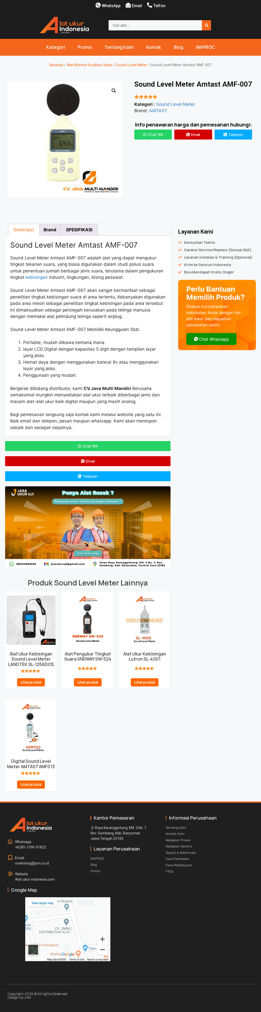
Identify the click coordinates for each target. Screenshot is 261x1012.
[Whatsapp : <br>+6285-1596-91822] (10, 841)
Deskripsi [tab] (24, 229)
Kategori (55, 47)
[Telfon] (149, 5)
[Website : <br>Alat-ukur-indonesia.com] (10, 874)
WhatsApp (111, 5)
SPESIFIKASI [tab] (79, 229)
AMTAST (158, 110)
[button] (114, 90)
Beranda (56, 65)
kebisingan (36, 277)
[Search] (206, 25)
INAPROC (205, 47)
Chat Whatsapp (214, 339)
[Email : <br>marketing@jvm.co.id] (10, 857)
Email (137, 5)
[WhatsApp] (98, 5)
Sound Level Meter (131, 65)
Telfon (159, 5)
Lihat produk (31, 682)
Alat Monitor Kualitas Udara (89, 65)
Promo (85, 47)
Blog (178, 47)
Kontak (153, 47)
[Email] (128, 5)
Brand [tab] (50, 229)
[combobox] (155, 25)
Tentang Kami (119, 47)
